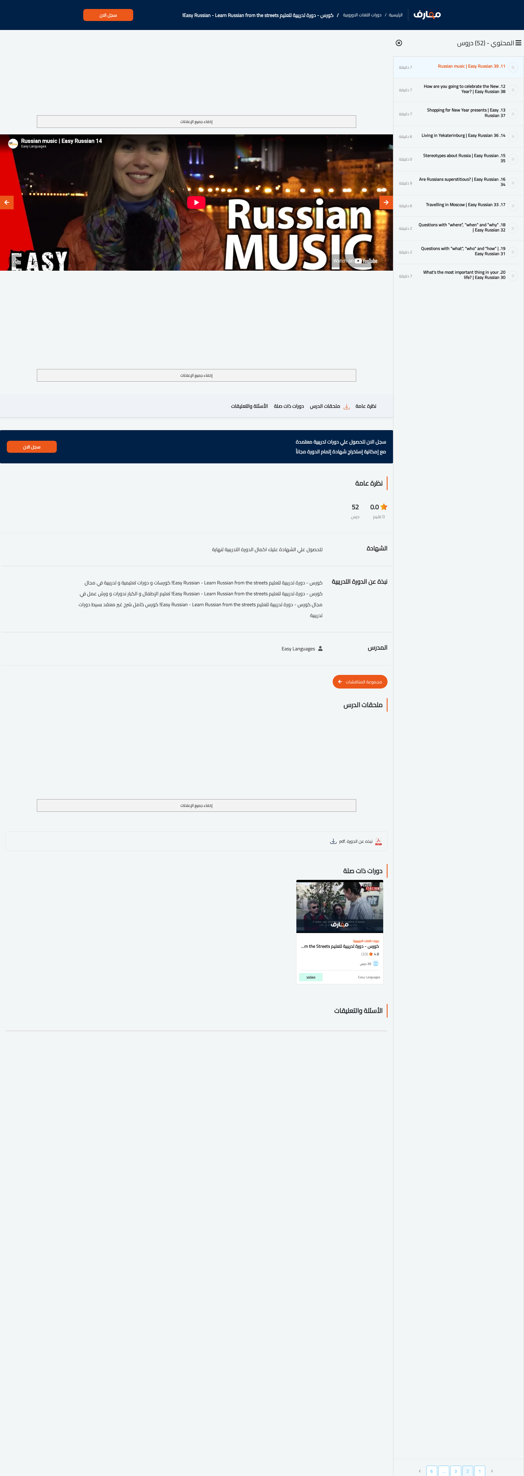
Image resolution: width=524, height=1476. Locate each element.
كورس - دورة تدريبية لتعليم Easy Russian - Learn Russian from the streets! (258, 15)
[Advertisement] (196, 75)
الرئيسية (396, 15)
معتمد (310, 977)
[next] (7, 202)
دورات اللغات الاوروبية (362, 15)
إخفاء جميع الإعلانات (196, 121)
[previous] (386, 202)
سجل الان (108, 15)
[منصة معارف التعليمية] (427, 15)
